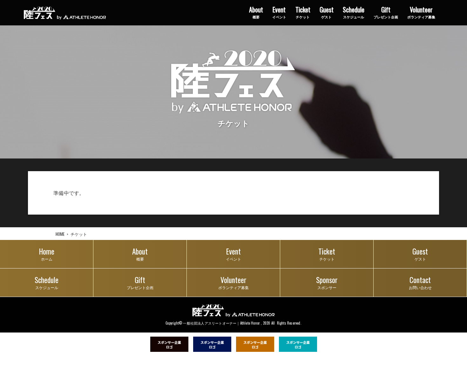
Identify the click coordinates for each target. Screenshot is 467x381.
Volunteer (421, 12)
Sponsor (327, 282)
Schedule (353, 12)
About (256, 12)
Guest (327, 12)
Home (46, 254)
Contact (420, 282)
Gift (386, 12)
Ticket (302, 12)
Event (279, 12)
